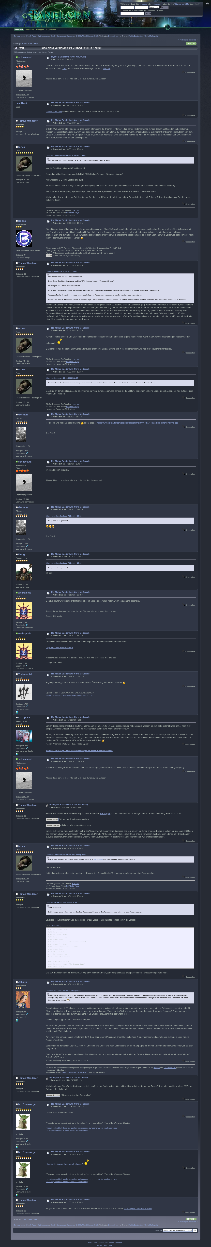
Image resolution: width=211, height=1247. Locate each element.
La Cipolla (24, 717)
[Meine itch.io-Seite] (17, 1148)
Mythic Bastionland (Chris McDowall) (68, 57)
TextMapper (105, 813)
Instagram (57, 695)
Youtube (106, 68)
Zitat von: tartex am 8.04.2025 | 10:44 (61, 902)
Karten (48, 695)
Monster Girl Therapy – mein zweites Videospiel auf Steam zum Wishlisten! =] (79, 751)
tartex (21, 147)
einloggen (143, 4)
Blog (79, 695)
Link (64, 68)
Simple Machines (115, 1243)
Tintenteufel (25, 674)
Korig (21, 554)
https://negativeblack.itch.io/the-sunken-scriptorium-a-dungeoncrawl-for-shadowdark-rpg (81, 1128)
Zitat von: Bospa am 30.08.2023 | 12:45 (62, 378)
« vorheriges (183, 40)
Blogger (157, 1068)
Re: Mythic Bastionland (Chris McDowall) (70, 103)
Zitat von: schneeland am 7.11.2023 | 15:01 (63, 516)
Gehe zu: (158, 1230)
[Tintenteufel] (17, 713)
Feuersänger (113, 36)
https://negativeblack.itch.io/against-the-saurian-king (67, 1130)
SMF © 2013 (103, 1243)
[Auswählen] (56, 926)
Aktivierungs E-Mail (181, 4)
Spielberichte (87, 695)
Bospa (22, 220)
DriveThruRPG (170, 1068)
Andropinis (24, 592)
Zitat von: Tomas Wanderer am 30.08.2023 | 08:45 (66, 155)
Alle (25, 44)
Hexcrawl (75, 210)
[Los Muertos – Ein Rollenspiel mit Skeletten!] (17, 755)
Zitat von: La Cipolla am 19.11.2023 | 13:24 (63, 990)
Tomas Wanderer (28, 120)
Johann (22, 982)
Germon (23, 414)
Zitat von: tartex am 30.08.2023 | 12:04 (61, 272)
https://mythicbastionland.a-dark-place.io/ (64, 1164)
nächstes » (193, 40)
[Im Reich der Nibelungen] (17, 1021)
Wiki (73, 695)
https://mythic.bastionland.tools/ (138, 1208)
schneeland (24, 57)
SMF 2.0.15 (92, 1243)
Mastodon (67, 695)
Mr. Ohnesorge (26, 1104)
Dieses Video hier (54, 111)
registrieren (156, 4)
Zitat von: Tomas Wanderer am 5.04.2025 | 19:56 (66, 855)
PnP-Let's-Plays (72, 213)
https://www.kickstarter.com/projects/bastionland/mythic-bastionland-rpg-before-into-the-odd (137, 423)
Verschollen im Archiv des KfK (74, 1072)
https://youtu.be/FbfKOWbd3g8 (59, 647)
